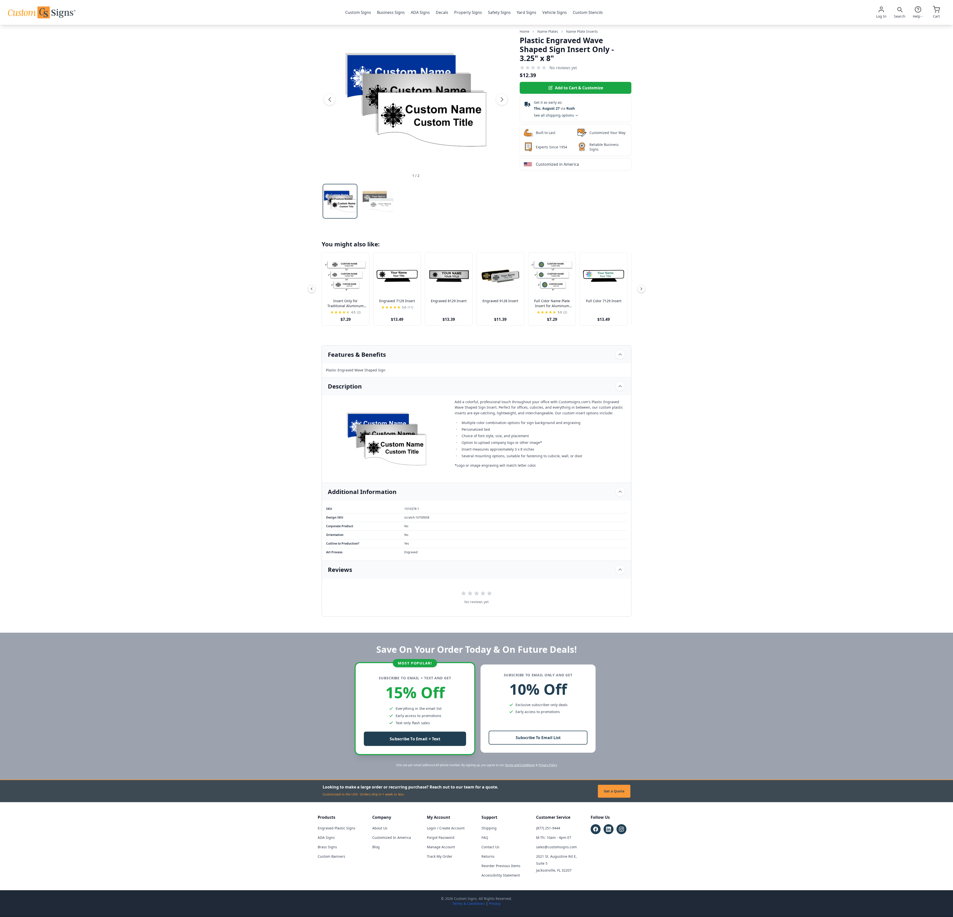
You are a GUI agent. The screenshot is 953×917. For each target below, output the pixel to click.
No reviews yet (563, 67)
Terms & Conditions (468, 903)
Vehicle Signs (554, 12)
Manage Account (441, 847)
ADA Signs (420, 12)
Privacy (495, 903)
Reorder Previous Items (500, 865)
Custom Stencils (588, 12)
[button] (329, 99)
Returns (488, 856)
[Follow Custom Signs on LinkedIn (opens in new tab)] (608, 829)
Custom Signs (358, 12)
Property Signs (468, 12)
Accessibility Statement (500, 875)
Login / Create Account (446, 828)
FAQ (484, 837)
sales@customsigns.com (556, 847)
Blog (376, 847)
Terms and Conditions (520, 765)
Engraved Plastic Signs (336, 828)
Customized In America (391, 837)
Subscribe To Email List (538, 737)
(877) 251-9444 (548, 828)
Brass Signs (327, 847)
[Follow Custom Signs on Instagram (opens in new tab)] (621, 829)
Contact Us (490, 847)
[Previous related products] (312, 289)
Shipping (489, 828)
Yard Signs (526, 12)
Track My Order (439, 856)
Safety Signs (499, 12)
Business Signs (391, 12)
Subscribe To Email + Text (415, 739)
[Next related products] (641, 289)
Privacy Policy (548, 765)
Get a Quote (614, 791)
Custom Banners (331, 856)
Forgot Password (440, 837)
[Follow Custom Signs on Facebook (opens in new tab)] (596, 829)
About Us (379, 828)
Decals (442, 12)
